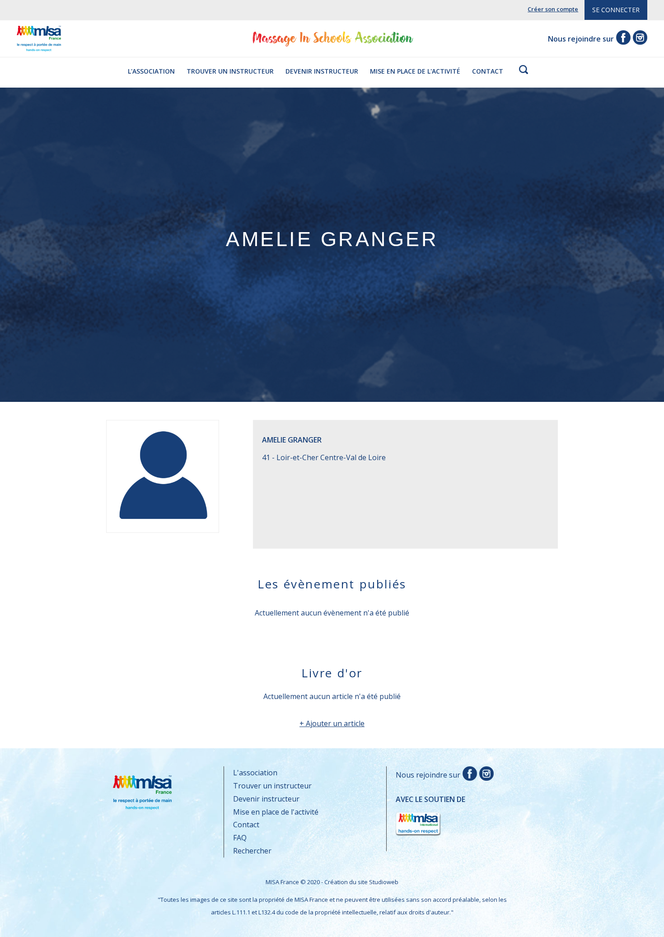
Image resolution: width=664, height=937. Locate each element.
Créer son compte (553, 9)
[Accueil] (39, 45)
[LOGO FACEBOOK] (468, 775)
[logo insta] (639, 39)
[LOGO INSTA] (485, 775)
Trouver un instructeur (230, 71)
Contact (487, 71)
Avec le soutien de (430, 809)
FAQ (240, 838)
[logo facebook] (622, 39)
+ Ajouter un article (332, 723)
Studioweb (383, 882)
